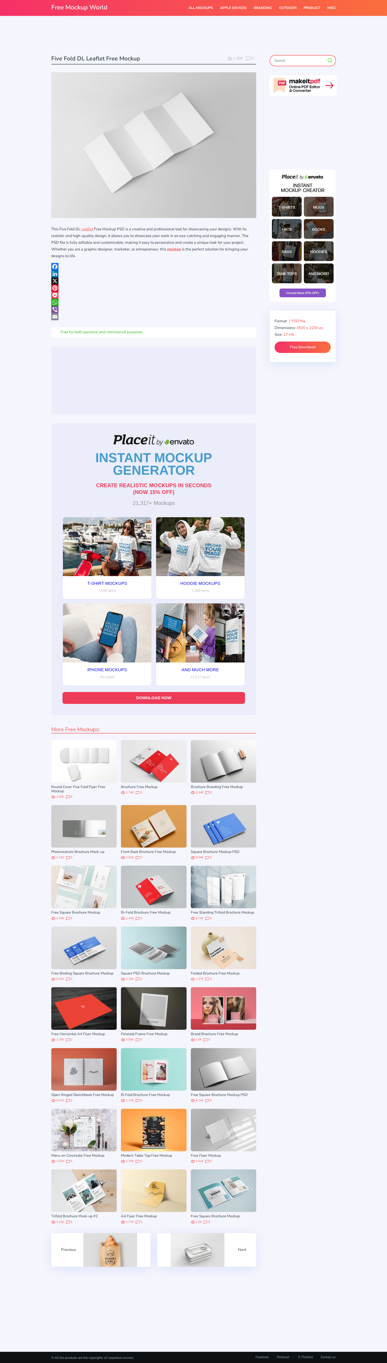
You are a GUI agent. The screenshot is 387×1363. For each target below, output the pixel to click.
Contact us (328, 1357)
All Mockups (201, 8)
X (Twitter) (305, 1357)
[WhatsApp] (153, 302)
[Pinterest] (153, 288)
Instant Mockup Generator (153, 463)
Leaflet (87, 229)
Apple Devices (233, 8)
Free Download (302, 347)
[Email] (153, 316)
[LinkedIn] (153, 273)
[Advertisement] (193, 36)
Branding (263, 8)
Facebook (262, 1357)
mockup (174, 249)
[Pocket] (153, 295)
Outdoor (288, 8)
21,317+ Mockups (154, 503)
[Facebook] (153, 266)
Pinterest (283, 1357)
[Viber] (153, 309)
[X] (153, 280)
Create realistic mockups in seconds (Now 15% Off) (153, 488)
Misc (331, 8)
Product (312, 8)
